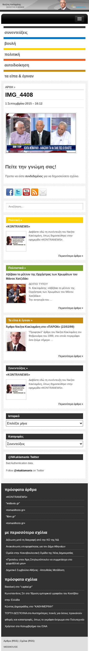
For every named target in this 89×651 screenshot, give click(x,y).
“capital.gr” (26, 586)
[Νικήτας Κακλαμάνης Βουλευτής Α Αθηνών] (44, 5)
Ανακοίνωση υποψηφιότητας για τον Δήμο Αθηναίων (36, 546)
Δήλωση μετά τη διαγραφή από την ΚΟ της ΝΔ (32, 539)
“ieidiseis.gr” (13, 503)
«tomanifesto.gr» (15, 510)
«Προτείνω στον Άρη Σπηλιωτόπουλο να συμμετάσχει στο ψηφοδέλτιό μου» (39, 561)
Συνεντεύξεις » (18, 368)
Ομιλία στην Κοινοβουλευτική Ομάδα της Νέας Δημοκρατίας (39, 552)
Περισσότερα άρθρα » (70, 255)
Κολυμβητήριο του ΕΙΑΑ (33, 626)
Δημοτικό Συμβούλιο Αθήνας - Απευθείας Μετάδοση (35, 570)
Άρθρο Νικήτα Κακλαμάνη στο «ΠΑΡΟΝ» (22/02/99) (40, 326)
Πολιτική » (15, 220)
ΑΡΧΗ (9, 87)
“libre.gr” (11, 516)
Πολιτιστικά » (17, 268)
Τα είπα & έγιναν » (20, 320)
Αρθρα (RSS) (11, 641)
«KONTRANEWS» (18, 226)
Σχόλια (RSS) (27, 641)
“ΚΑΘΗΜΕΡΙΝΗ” (43, 606)
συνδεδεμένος (34, 176)
